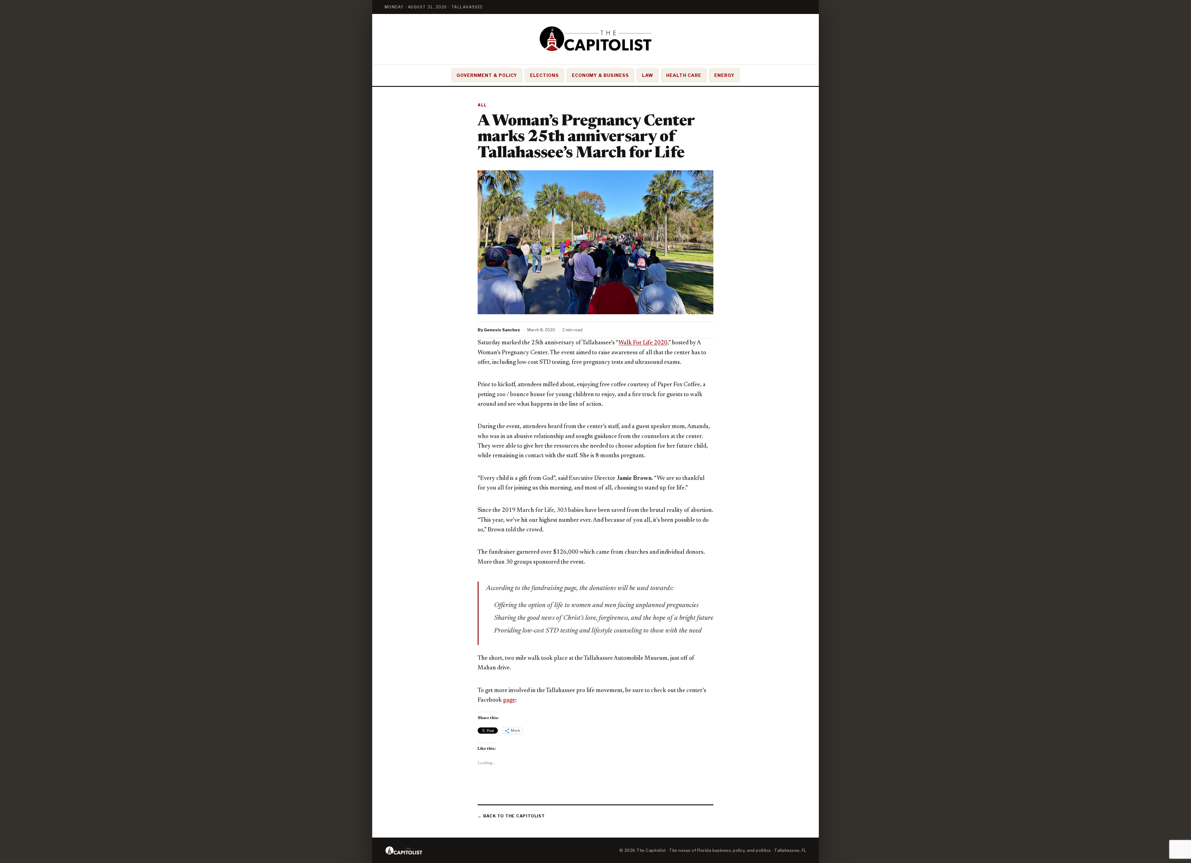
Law (647, 75)
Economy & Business (600, 75)
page (509, 700)
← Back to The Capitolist (511, 815)
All (482, 105)
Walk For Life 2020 (642, 343)
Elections (544, 75)
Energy (724, 75)
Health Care (683, 75)
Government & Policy (487, 75)
